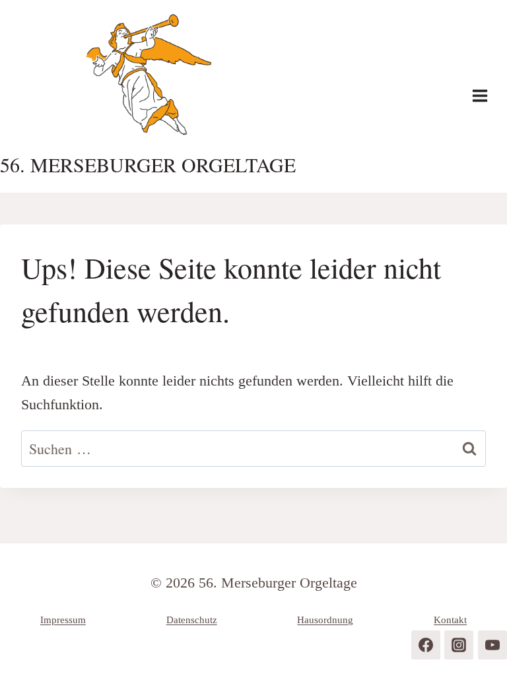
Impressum (63, 620)
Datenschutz (191, 620)
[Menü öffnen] (486, 96)
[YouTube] (492, 644)
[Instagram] (458, 644)
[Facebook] (425, 644)
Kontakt (450, 620)
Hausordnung (325, 620)
